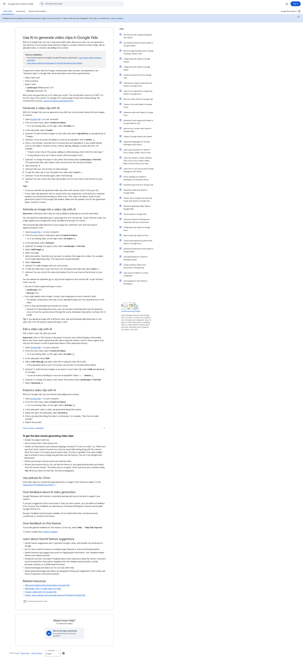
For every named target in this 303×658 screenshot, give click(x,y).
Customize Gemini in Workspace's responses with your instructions (137, 220)
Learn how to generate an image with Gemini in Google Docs (138, 92)
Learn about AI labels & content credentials (136, 274)
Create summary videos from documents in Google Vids (135, 266)
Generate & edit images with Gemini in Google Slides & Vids (138, 121)
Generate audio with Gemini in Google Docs (138, 113)
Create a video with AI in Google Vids (41, 592)
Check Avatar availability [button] (33, 428)
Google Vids (35, 119)
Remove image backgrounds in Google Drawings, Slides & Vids (139, 52)
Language (51, 650)
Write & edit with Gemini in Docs (136, 235)
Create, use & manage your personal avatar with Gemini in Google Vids (55, 595)
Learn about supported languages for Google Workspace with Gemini (54, 63)
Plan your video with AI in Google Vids (138, 99)
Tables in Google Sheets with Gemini (138, 137)
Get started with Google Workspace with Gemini (138, 36)
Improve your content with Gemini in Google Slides (138, 129)
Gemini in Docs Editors (37, 11)
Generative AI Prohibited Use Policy (38, 485)
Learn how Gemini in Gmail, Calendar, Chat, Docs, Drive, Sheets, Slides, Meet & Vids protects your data (138, 161)
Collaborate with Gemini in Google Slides (137, 68)
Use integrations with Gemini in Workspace (135, 282)
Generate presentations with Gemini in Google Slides (138, 250)
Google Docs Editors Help (20, 4)
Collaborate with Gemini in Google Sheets (137, 60)
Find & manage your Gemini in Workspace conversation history (136, 178)
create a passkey (116, 18)
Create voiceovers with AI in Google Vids (137, 76)
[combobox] (84, 4)
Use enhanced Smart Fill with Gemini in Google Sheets (138, 44)
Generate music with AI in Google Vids (138, 185)
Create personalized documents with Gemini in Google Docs (138, 242)
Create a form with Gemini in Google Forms (138, 105)
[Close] (298, 17)
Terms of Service (36, 653)
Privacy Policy (25, 653)
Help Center (7, 11)
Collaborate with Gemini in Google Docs (137, 228)
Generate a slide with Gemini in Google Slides (135, 191)
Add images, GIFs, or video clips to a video (43, 588)
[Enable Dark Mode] (63, 653)
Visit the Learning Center (130, 311)
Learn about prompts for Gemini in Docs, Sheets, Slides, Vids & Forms (137, 151)
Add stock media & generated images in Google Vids (47, 585)
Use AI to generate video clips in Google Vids (137, 207)
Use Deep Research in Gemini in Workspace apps (136, 258)
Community (20, 11)
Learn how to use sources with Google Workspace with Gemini (139, 170)
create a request (50, 532)
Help (122, 29)
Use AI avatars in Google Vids (135, 214)
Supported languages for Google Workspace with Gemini (137, 143)
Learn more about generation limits (58, 101)
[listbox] (53, 653)
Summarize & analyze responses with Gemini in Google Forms (138, 84)
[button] (4, 4)
